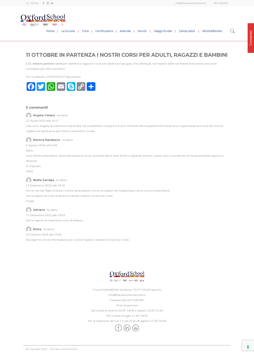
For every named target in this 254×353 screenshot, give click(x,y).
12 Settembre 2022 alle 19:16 (45, 185)
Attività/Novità (212, 31)
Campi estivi (187, 31)
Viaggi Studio (163, 31)
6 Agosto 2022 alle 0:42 (41, 145)
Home (50, 31)
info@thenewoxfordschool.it (191, 3)
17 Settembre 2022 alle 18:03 (45, 215)
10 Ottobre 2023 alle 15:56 (44, 234)
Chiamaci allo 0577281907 (127, 300)
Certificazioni (104, 31)
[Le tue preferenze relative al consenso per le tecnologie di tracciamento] (248, 347)
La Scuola (68, 31)
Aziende (125, 31)
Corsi (85, 31)
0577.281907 (221, 3)
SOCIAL (34, 3)
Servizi (142, 31)
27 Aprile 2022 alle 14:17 (42, 121)
